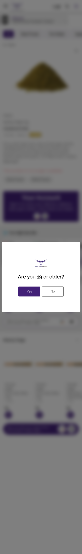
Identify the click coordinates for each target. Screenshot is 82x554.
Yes (29, 291)
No (53, 291)
